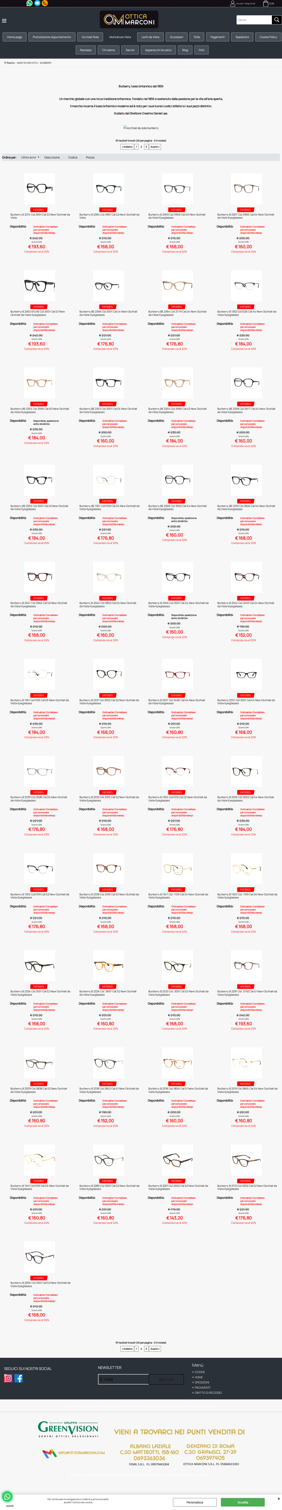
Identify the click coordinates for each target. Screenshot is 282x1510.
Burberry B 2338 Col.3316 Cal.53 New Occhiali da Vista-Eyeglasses (109, 895)
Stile (197, 37)
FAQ (201, 50)
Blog (185, 50)
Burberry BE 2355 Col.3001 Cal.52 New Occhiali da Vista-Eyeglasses (39, 507)
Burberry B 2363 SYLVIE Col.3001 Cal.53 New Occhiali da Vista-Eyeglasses (38, 313)
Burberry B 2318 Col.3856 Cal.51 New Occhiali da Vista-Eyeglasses (178, 1090)
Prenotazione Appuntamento (52, 37)
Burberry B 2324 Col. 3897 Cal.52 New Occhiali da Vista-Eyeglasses (107, 992)
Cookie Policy (268, 37)
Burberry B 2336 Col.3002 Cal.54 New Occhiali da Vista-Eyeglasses (245, 798)
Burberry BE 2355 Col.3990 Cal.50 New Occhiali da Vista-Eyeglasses (40, 410)
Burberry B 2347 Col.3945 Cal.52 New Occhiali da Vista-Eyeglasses (39, 604)
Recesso (85, 50)
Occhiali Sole (90, 37)
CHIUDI (279, 1499)
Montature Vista (120, 37)
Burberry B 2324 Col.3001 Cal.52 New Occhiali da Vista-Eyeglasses (40, 992)
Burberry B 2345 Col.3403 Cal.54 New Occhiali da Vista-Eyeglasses (245, 604)
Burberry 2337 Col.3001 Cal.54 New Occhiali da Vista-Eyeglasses (246, 701)
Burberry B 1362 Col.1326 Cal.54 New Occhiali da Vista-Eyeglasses (246, 313)
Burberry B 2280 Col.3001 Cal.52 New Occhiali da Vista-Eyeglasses (109, 1187)
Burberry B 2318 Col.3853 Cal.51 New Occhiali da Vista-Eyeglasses (109, 1090)
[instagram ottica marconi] (8, 1378)
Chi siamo (108, 50)
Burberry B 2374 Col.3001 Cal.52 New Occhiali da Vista (40, 216)
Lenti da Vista (150, 37)
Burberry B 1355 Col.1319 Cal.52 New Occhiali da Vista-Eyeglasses (177, 798)
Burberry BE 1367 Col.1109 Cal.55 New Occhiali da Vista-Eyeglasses (109, 507)
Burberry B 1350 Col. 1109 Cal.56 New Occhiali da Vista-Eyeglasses (247, 895)
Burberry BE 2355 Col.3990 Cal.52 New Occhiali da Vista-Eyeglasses (177, 410)
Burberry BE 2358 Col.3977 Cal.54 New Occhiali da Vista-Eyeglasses (246, 410)
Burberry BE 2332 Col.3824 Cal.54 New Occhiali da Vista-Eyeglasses (246, 507)
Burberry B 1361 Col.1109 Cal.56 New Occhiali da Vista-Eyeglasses (40, 701)
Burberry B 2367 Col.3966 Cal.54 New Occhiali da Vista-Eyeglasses (245, 216)
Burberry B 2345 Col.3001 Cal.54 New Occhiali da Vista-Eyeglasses (178, 604)
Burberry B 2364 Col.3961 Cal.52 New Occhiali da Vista (109, 216)
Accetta (243, 1502)
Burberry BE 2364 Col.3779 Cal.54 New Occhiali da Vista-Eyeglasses (177, 313)
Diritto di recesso (208, 1393)
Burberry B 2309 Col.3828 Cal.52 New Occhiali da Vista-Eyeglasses (39, 1090)
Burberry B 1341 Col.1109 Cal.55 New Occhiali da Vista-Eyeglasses (40, 1187)
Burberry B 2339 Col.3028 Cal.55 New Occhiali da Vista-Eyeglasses (39, 798)
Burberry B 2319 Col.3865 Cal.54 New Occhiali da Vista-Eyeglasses (247, 1090)
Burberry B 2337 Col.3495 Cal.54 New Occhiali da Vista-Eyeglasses (176, 701)
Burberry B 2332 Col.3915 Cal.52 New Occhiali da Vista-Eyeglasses (109, 798)
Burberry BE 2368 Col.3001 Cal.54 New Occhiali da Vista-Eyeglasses (108, 313)
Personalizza (195, 1502)
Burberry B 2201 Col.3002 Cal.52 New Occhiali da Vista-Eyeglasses (178, 1187)
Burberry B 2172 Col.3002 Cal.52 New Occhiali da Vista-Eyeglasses (247, 1187)
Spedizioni (242, 37)
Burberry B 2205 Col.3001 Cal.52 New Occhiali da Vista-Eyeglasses (40, 1284)
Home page (14, 37)
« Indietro (127, 146)
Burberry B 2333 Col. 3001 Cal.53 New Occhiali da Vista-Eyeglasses (178, 992)
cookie (10, 1505)
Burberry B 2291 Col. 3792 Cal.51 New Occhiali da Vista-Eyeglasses (247, 992)
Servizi (130, 50)
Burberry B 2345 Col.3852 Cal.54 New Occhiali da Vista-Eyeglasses (107, 604)
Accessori (176, 37)
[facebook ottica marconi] (18, 1378)
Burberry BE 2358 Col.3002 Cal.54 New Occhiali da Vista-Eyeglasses (177, 507)
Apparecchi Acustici (158, 50)
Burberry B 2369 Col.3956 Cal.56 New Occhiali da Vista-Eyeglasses (176, 216)
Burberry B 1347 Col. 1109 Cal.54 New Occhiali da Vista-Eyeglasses (178, 895)
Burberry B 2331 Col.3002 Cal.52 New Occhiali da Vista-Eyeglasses (109, 701)
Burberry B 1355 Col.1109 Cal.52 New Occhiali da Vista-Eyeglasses (40, 895)
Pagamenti (218, 37)
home (199, 1377)
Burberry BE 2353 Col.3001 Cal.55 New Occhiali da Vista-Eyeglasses (108, 410)
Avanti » (155, 146)
